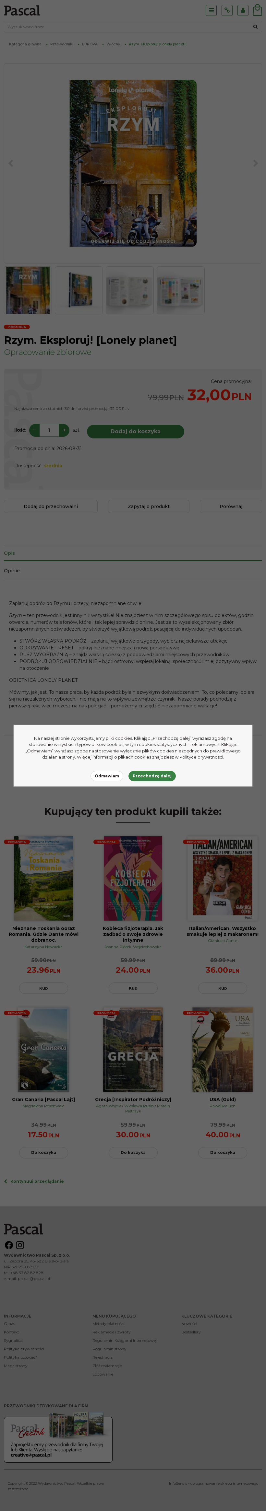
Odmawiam (107, 775)
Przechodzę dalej (152, 775)
